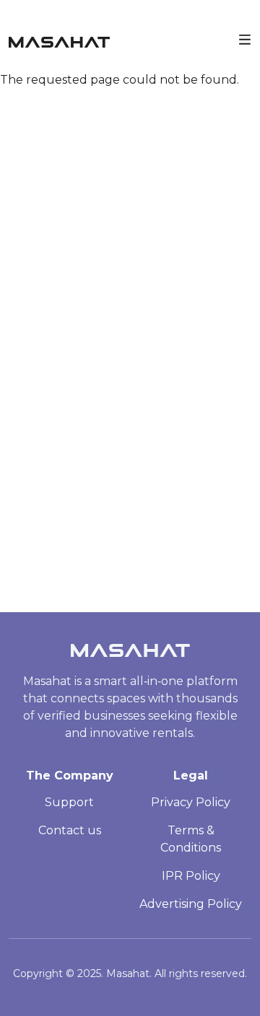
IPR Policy (191, 876)
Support (69, 802)
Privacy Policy (190, 802)
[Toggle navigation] (244, 38)
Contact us (69, 830)
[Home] (59, 38)
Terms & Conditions (190, 838)
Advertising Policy (190, 904)
